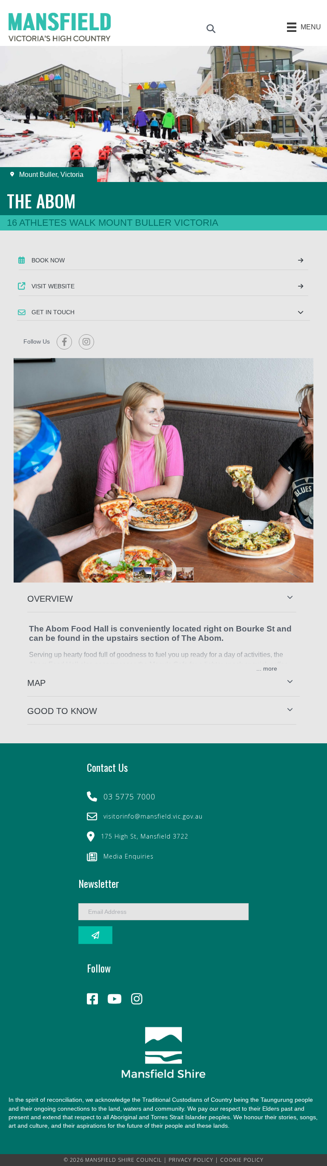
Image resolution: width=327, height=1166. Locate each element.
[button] (163, 312)
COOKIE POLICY (242, 1159)
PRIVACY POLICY (191, 1159)
